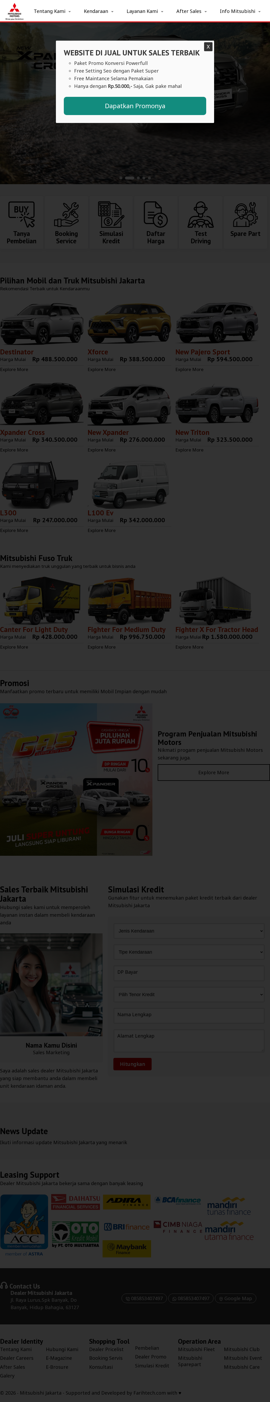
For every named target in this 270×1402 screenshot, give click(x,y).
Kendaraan (96, 11)
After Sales (188, 11)
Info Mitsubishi (237, 11)
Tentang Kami (49, 11)
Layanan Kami (142, 11)
